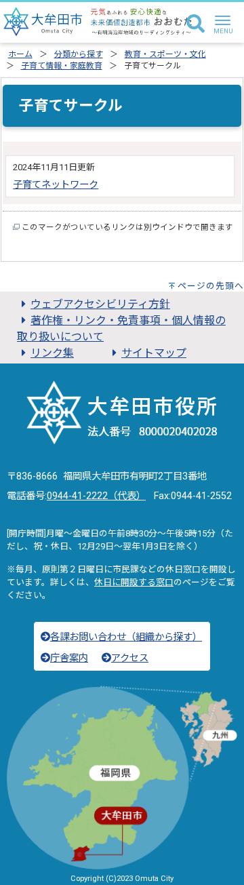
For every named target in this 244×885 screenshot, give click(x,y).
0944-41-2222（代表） (96, 496)
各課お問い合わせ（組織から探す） (126, 637)
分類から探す (78, 54)
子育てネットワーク (55, 185)
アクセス (129, 658)
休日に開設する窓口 (134, 582)
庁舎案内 (69, 658)
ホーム (20, 54)
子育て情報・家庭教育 (61, 66)
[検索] (195, 24)
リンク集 (52, 353)
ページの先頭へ (211, 286)
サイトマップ (153, 353)
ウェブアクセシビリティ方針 (100, 304)
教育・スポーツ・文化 (165, 54)
